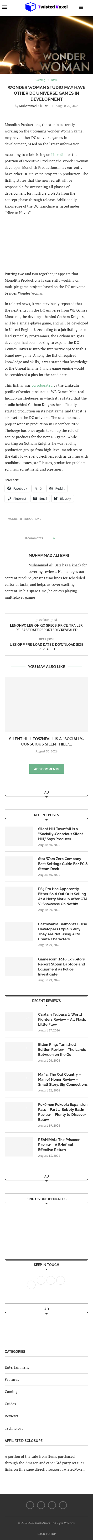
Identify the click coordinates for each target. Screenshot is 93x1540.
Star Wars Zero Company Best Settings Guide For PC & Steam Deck (63, 864)
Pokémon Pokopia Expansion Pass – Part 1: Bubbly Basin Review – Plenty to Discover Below (63, 1112)
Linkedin (58, 154)
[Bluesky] (63, 1505)
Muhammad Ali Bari (33, 106)
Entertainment (17, 1367)
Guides (10, 1403)
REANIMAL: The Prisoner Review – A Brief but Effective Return (59, 1145)
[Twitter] (41, 1505)
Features (12, 1379)
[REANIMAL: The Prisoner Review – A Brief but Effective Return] (19, 1146)
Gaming (11, 1391)
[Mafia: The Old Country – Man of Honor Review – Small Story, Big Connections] (19, 1081)
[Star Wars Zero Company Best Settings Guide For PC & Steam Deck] (19, 866)
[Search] (88, 7)
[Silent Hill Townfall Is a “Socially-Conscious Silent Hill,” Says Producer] (46, 704)
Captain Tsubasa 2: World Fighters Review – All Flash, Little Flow (62, 1019)
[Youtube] (52, 1505)
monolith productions (24, 519)
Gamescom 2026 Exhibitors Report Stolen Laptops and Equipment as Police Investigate (61, 966)
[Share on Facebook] (60, 538)
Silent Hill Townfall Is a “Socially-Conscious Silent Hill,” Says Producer (60, 834)
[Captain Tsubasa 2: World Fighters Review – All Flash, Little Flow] (19, 1021)
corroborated (42, 385)
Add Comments (46, 769)
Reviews (11, 1416)
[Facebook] (30, 1505)
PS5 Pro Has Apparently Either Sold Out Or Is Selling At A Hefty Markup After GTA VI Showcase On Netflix (63, 896)
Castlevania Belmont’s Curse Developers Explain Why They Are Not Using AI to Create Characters (62, 931)
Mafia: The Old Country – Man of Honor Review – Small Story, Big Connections (63, 1079)
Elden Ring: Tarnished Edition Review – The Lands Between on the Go (62, 1049)
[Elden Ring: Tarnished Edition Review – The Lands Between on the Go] (19, 1051)
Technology (14, 1428)
